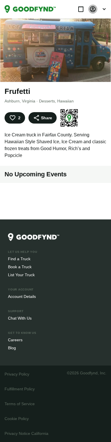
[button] (81, 9)
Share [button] (46, 117)
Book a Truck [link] (19, 266)
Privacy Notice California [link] (26, 433)
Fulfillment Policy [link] (19, 388)
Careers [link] (15, 339)
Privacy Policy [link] (16, 374)
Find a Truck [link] (19, 258)
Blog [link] (12, 347)
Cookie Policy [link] (16, 418)
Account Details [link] (22, 296)
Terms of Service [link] (19, 403)
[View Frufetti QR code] (68, 118)
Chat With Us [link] (20, 318)
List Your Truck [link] (21, 274)
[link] (30, 9)
